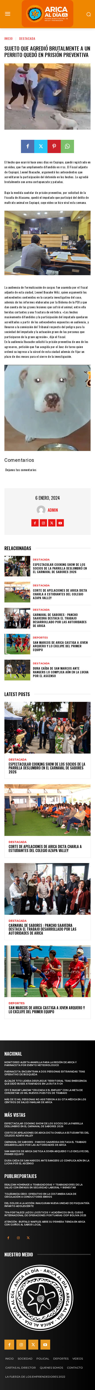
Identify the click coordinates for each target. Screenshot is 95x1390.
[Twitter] (41, 146)
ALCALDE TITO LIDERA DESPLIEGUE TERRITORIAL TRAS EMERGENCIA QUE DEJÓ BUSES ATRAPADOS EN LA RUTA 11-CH (45, 1082)
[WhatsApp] (67, 146)
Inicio (8, 38)
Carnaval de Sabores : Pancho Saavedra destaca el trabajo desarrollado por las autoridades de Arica (60, 620)
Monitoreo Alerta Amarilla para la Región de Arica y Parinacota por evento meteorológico (40, 1064)
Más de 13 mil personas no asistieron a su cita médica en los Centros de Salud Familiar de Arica (45, 1101)
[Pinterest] (54, 146)
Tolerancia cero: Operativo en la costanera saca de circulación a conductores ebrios (40, 1195)
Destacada (27, 38)
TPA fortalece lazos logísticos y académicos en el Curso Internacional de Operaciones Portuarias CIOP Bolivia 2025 (45, 1214)
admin (53, 510)
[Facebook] (27, 146)
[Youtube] (60, 522)
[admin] (42, 510)
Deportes (40, 637)
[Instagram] (43, 522)
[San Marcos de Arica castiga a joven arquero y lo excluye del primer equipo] (17, 644)
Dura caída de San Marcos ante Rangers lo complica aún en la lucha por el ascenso (61, 672)
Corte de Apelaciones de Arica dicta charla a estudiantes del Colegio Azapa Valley (60, 594)
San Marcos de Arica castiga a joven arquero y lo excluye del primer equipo (60, 646)
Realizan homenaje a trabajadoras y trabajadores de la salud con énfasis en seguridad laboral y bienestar (43, 1186)
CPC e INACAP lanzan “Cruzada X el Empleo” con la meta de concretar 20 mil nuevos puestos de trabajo (43, 1092)
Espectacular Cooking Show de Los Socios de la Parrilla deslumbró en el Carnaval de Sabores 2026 (60, 568)
